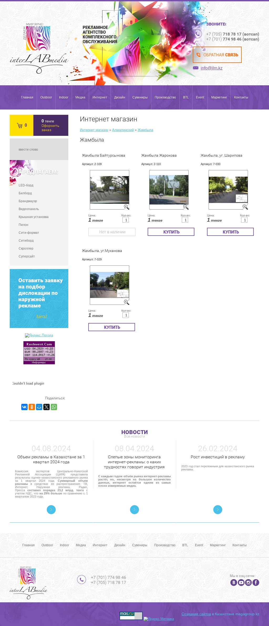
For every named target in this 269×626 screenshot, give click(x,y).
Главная (27, 97)
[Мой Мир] (39, 407)
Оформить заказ (50, 127)
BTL (186, 97)
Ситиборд (26, 240)
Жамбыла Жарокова (159, 155)
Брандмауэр (28, 201)
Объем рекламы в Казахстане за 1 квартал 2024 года (51, 459)
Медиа (80, 97)
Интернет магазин (94, 130)
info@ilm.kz (212, 68)
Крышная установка (34, 217)
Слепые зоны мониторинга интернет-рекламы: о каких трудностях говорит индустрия (134, 461)
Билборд (25, 193)
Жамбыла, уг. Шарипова (221, 155)
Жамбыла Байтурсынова (103, 155)
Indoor (63, 97)
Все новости (134, 436)
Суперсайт (27, 256)
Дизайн (119, 97)
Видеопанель (29, 209)
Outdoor (46, 97)
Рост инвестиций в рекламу (218, 456)
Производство (165, 97)
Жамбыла (145, 130)
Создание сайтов (196, 614)
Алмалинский (123, 130)
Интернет (99, 97)
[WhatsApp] (54, 407)
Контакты (241, 97)
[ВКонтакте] (24, 407)
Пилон (23, 225)
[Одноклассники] (32, 407)
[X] (46, 407)
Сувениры (140, 97)
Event (200, 97)
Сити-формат (29, 233)
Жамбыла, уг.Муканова (102, 251)
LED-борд (26, 185)
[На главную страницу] (39, 48)
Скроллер (26, 248)
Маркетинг (219, 97)
